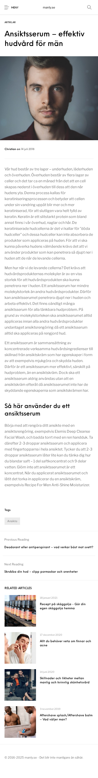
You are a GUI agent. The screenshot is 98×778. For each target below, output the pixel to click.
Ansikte (12, 521)
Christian (11, 149)
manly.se (49, 7)
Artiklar (10, 22)
